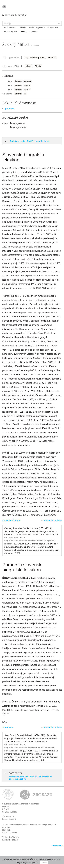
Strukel (18, 85)
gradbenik (9, 108)
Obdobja (22, 28)
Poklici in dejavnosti (37, 28)
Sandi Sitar (7, 727)
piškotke (33, 859)
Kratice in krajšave (53, 520)
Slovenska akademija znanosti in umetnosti (20, 804)
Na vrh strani (58, 846)
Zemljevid (34, 32)
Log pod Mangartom (35, 57)
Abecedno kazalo (9, 28)
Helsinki (28, 66)
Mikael (27, 89)
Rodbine (23, 32)
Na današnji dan (10, 32)
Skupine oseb (53, 28)
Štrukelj (18, 81)
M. (25, 93)
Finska (38, 66)
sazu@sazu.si (10, 819)
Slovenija (51, 57)
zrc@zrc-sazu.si (11, 840)
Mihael (27, 81)
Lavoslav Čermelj (11, 520)
